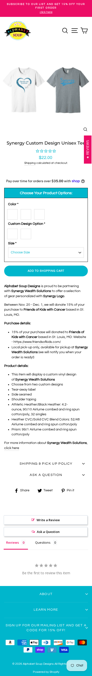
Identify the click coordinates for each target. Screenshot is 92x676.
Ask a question (46, 475)
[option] (46, 8)
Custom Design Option (26, 223)
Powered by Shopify (46, 672)
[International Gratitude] (27, 233)
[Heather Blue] (40, 213)
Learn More (46, 609)
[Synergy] (13, 233)
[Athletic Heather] (27, 213)
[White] (13, 213)
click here (11, 448)
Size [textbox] (12, 243)
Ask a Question (48, 532)
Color (13, 204)
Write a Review (48, 520)
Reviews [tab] (12, 542)
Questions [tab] (43, 542)
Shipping (30, 163)
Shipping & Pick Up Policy (46, 463)
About (46, 594)
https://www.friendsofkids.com (36, 342)
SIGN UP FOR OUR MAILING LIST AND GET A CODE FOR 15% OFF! (46, 628)
